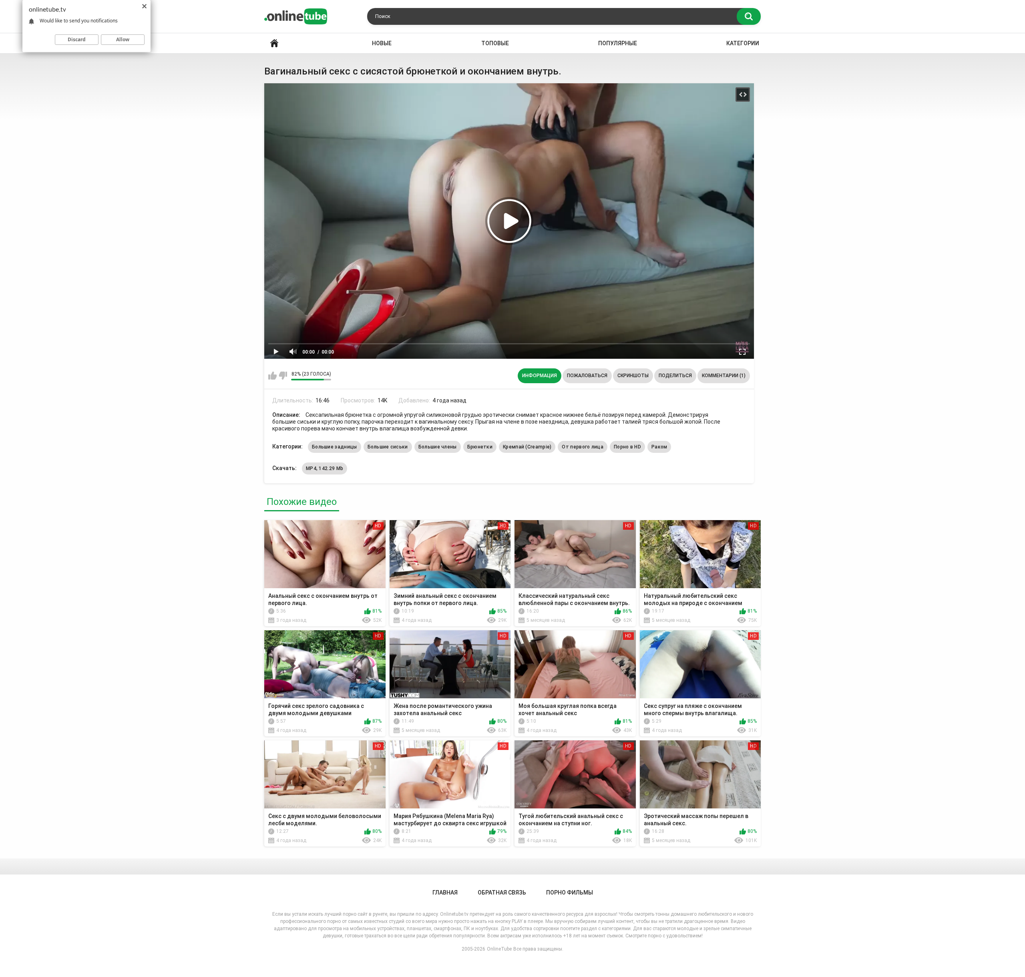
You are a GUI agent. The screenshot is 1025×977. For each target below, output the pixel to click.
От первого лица (582, 447)
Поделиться (675, 375)
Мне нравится (272, 376)
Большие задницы (334, 447)
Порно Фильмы (569, 892)
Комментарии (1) (724, 375)
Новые (382, 43)
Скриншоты (633, 375)
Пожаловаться (587, 375)
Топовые (495, 43)
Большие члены (437, 447)
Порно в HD (627, 447)
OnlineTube (499, 949)
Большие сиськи (388, 447)
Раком (659, 447)
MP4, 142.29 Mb (324, 468)
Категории (742, 43)
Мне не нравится (283, 376)
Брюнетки (479, 447)
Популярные (617, 43)
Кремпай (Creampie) (527, 447)
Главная (274, 43)
